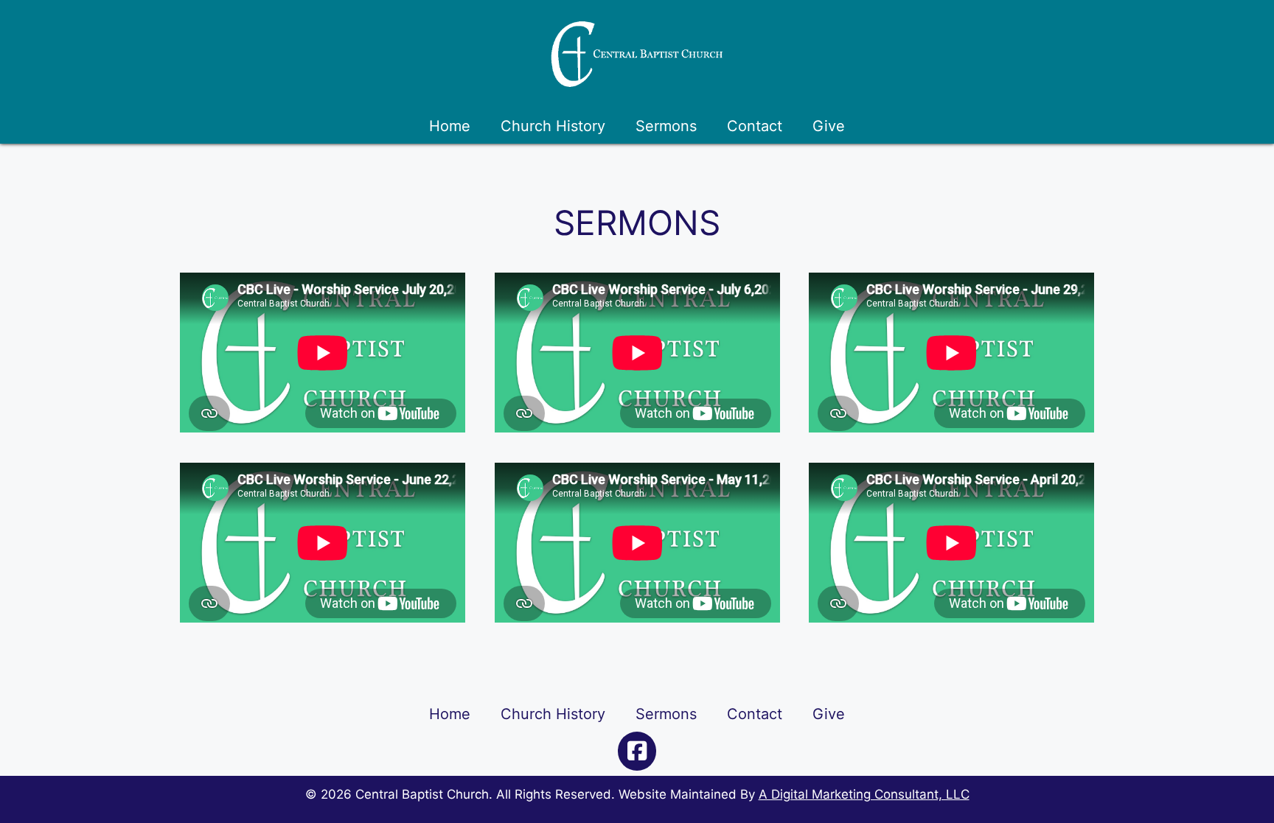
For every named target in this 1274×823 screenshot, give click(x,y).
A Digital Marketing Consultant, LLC (864, 794)
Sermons (666, 126)
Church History (553, 126)
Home (449, 126)
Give (828, 126)
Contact (754, 126)
